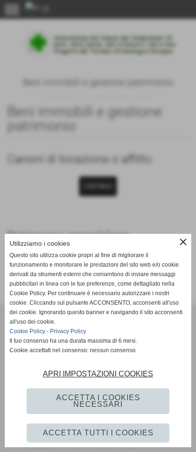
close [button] (183, 242)
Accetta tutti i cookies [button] (98, 433)
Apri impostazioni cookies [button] (98, 374)
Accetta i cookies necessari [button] (98, 401)
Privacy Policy (68, 331)
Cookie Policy (27, 331)
